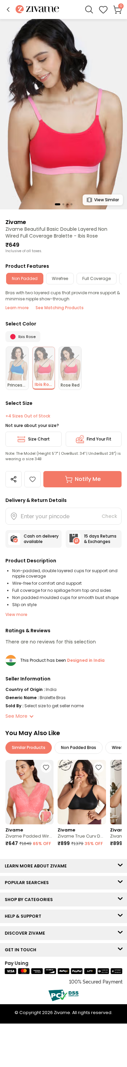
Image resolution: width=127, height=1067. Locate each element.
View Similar (106, 200)
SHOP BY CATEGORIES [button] (30, 899)
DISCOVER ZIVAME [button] (26, 933)
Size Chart (39, 439)
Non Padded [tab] (25, 278)
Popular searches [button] (28, 882)
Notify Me (88, 479)
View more (16, 614)
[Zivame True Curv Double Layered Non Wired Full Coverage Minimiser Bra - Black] (82, 792)
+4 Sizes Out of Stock (27, 416)
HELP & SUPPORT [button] (24, 916)
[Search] (89, 9)
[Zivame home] (37, 9)
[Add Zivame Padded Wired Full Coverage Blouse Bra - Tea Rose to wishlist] (46, 767)
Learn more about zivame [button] (37, 866)
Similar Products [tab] (28, 747)
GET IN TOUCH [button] (22, 950)
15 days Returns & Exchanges (100, 538)
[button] (8, 9)
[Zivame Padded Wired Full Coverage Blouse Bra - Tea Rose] (29, 792)
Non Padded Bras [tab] (78, 747)
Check (109, 516)
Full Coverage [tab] (96, 278)
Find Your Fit (99, 439)
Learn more (17, 308)
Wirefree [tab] (60, 278)
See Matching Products (60, 308)
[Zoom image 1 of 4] (63, 113)
